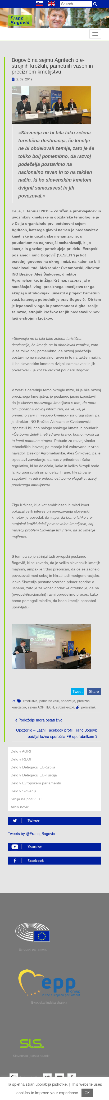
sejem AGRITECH (41, 707)
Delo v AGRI (21, 751)
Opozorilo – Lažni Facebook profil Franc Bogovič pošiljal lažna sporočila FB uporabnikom (57, 733)
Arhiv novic (20, 807)
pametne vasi (49, 700)
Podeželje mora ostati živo (39, 720)
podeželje (68, 700)
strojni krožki (65, 707)
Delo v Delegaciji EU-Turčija (34, 775)
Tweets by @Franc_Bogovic (31, 833)
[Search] (95, 4)
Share (94, 691)
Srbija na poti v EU (26, 799)
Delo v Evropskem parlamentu (36, 783)
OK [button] (87, 1092)
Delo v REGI (21, 759)
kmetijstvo (30, 700)
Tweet (77, 691)
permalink (88, 707)
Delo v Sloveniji (23, 791)
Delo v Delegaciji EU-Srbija (33, 767)
